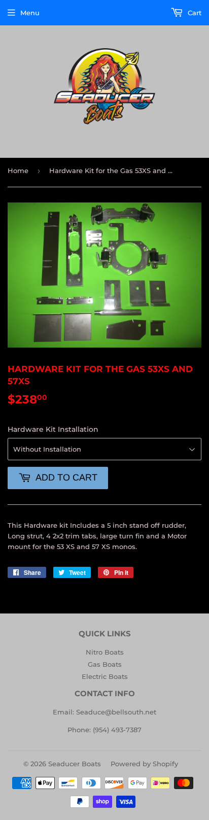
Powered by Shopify (144, 764)
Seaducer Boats (74, 764)
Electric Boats (105, 676)
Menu (30, 13)
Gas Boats (105, 664)
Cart (193, 13)
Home (18, 170)
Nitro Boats (105, 652)
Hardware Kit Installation (53, 429)
